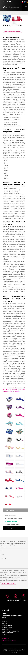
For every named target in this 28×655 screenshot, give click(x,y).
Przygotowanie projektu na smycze (12, 615)
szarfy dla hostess (16, 388)
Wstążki (17, 13)
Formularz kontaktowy (12, 31)
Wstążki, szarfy (8, 13)
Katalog (4, 613)
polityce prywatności (21, 580)
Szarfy (10, 515)
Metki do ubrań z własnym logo (13, 518)
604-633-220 (7, 2)
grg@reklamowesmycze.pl (9, 640)
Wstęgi (12, 524)
